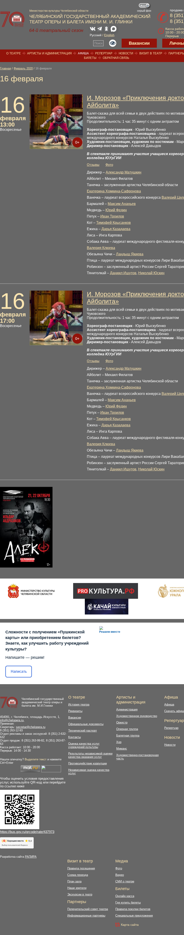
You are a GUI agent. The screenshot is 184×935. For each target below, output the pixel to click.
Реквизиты (75, 711)
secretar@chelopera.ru (30, 727)
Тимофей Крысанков (113, 223)
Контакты (74, 737)
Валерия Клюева (101, 248)
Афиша (83, 53)
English (109, 35)
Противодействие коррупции (87, 763)
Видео (119, 875)
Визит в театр (150, 53)
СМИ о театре (124, 881)
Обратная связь (116, 58)
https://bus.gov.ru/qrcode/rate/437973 (27, 832)
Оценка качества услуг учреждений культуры (84, 745)
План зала (74, 881)
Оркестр (121, 722)
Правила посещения (81, 868)
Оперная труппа (127, 729)
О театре (13, 53)
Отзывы (93, 165)
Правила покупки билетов (132, 909)
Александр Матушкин (123, 172)
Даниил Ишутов (123, 273)
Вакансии (139, 43)
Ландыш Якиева (129, 254)
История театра (78, 704)
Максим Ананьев (122, 204)
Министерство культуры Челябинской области (58, 10)
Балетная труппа (127, 735)
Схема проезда (77, 875)
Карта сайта (130, 924)
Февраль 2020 (23, 68)
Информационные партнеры (86, 915)
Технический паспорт (82, 730)
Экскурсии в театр (79, 894)
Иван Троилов (112, 216)
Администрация (127, 709)
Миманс (121, 748)
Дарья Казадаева (115, 229)
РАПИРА (31, 856)
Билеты (90, 58)
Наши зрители (76, 888)
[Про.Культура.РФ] (105, 591)
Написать (19, 671)
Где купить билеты (128, 902)
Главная (5, 68)
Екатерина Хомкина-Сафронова (114, 191)
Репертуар (103, 53)
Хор (118, 742)
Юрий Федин (116, 210)
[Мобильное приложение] (106, 606)
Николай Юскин (151, 273)
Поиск (98, 43)
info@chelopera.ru (12, 720)
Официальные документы (85, 724)
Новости (126, 53)
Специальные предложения (134, 915)
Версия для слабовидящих (112, 43)
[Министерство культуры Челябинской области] (31, 591)
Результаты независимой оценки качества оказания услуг (90, 755)
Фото (109, 165)
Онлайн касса (124, 896)
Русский (95, 35)
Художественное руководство (136, 716)
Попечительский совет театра (87, 909)
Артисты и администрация (49, 53)
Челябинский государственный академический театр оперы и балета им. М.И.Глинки (43, 702)
